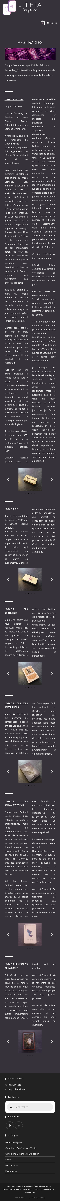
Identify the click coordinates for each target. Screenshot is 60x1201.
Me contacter (12, 1165)
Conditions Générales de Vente (20, 1148)
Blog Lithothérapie (16, 1089)
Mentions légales (13, 1142)
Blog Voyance (14, 1084)
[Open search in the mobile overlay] (30, 1107)
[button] (8, 479)
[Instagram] (19, 1125)
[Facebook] (10, 1125)
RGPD (8, 1159)
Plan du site (11, 1171)
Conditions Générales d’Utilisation (22, 1153)
